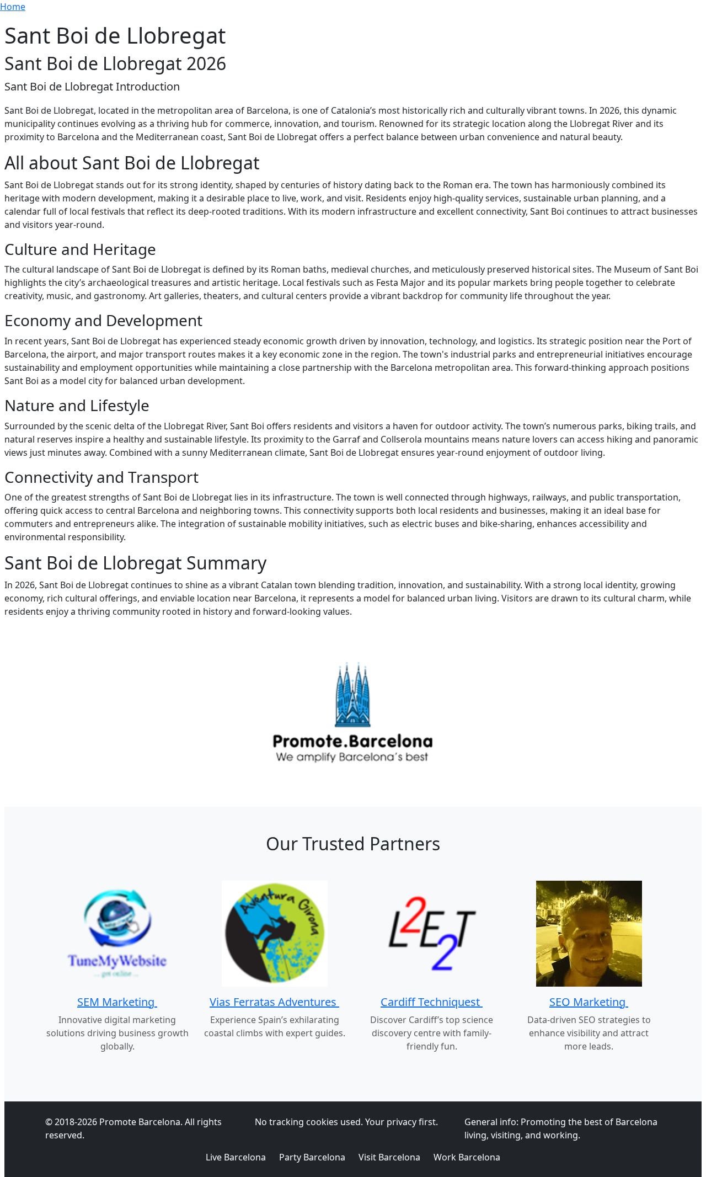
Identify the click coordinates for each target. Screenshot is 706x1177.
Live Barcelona (236, 1157)
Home (12, 7)
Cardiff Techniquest (432, 1001)
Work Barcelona (467, 1157)
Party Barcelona (312, 1157)
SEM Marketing (117, 1001)
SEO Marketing (588, 1001)
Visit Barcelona (389, 1157)
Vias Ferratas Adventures (274, 1001)
